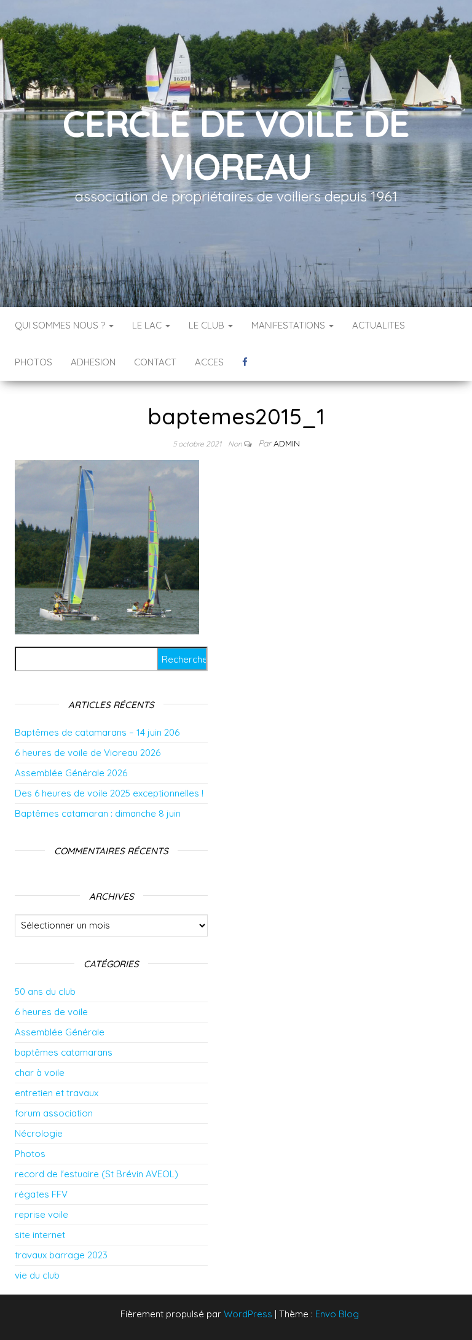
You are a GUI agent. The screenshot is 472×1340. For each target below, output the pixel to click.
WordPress (248, 1314)
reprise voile (41, 1214)
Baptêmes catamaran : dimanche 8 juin (98, 813)
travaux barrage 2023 (61, 1255)
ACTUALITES (378, 325)
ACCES (209, 362)
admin (286, 443)
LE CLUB (208, 325)
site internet (40, 1235)
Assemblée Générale (59, 1032)
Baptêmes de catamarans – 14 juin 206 (97, 732)
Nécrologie (39, 1133)
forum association (54, 1113)
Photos (30, 1153)
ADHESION (93, 362)
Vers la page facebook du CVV (245, 362)
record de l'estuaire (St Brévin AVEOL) (96, 1174)
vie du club (37, 1275)
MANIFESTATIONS (289, 325)
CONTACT (155, 362)
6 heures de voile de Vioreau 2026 (87, 752)
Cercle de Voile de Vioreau (236, 144)
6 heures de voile (51, 1012)
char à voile (40, 1072)
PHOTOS (33, 362)
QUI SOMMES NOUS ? (61, 325)
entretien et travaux (56, 1093)
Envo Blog (337, 1314)
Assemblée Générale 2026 (71, 773)
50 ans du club (45, 991)
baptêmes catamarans (63, 1052)
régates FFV (41, 1194)
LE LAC (148, 325)
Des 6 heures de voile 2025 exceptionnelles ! (109, 793)
